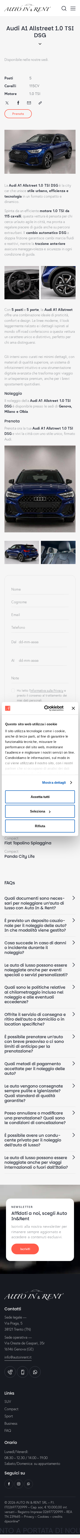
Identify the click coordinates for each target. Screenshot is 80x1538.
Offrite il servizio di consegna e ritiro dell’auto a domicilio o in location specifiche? (35, 1019)
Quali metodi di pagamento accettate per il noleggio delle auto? (34, 1068)
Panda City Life (19, 856)
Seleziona (37, 811)
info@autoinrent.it (18, 1357)
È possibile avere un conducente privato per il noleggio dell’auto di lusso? (32, 1140)
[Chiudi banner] (73, 708)
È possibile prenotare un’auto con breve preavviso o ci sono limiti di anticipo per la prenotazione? (34, 1044)
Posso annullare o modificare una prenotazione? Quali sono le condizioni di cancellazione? (35, 1118)
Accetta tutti (40, 796)
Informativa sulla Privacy (46, 690)
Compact (11, 838)
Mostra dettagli (54, 782)
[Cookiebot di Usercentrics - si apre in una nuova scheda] (47, 708)
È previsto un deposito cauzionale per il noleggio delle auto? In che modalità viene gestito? (35, 925)
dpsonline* (12, 1521)
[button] (40, 903)
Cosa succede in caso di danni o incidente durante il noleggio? (35, 948)
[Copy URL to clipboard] (40, 103)
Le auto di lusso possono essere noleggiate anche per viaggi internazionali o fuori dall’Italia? (36, 1162)
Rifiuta (40, 826)
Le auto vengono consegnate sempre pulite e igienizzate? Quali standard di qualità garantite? (33, 1093)
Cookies (43, 1516)
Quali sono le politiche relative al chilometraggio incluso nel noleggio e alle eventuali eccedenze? (34, 994)
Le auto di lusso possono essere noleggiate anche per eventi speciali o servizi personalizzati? (36, 970)
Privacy (29, 1516)
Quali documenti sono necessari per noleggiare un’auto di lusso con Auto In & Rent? (34, 903)
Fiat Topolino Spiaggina (27, 843)
